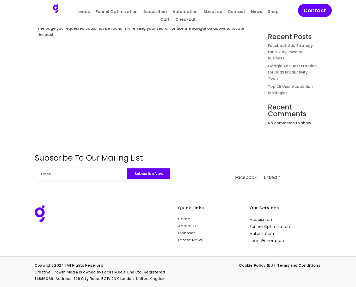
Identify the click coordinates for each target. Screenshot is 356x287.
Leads (83, 12)
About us (212, 12)
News (256, 12)
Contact (236, 12)
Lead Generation (267, 240)
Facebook (245, 177)
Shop (273, 12)
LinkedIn (272, 177)
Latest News (190, 240)
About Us (187, 226)
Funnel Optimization (117, 12)
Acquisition (155, 12)
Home (184, 219)
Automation (185, 12)
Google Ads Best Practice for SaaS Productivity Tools (292, 72)
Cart (165, 20)
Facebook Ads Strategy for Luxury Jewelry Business (290, 52)
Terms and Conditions (299, 265)
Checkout (185, 20)
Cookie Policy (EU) (257, 265)
